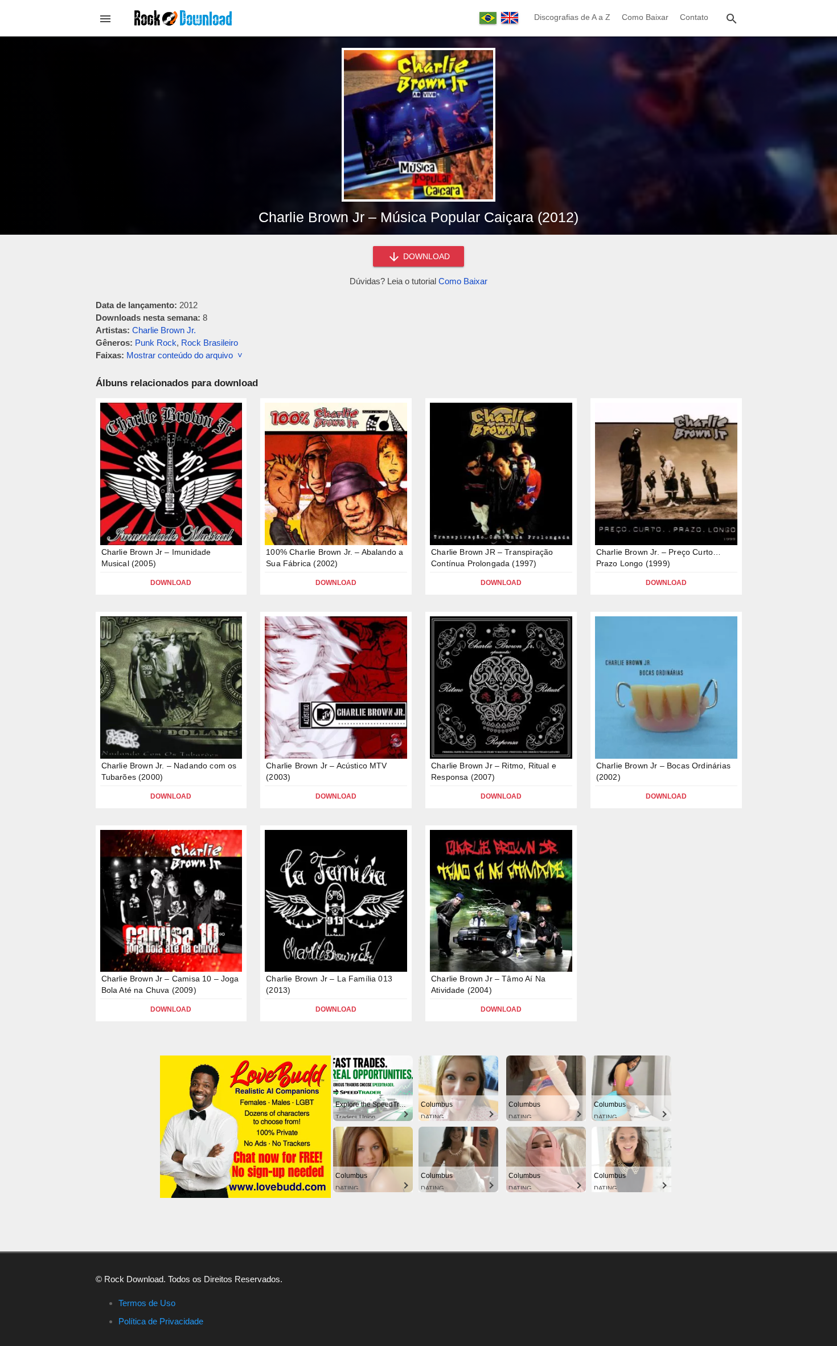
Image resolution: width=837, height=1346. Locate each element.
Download (170, 583)
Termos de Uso (146, 1303)
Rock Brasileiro (209, 342)
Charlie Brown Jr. (164, 330)
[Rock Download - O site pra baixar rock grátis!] (183, 17)
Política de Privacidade (160, 1321)
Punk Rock (156, 342)
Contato (694, 17)
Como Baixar (645, 17)
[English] (509, 17)
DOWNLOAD (425, 256)
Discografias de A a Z (572, 17)
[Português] (488, 18)
